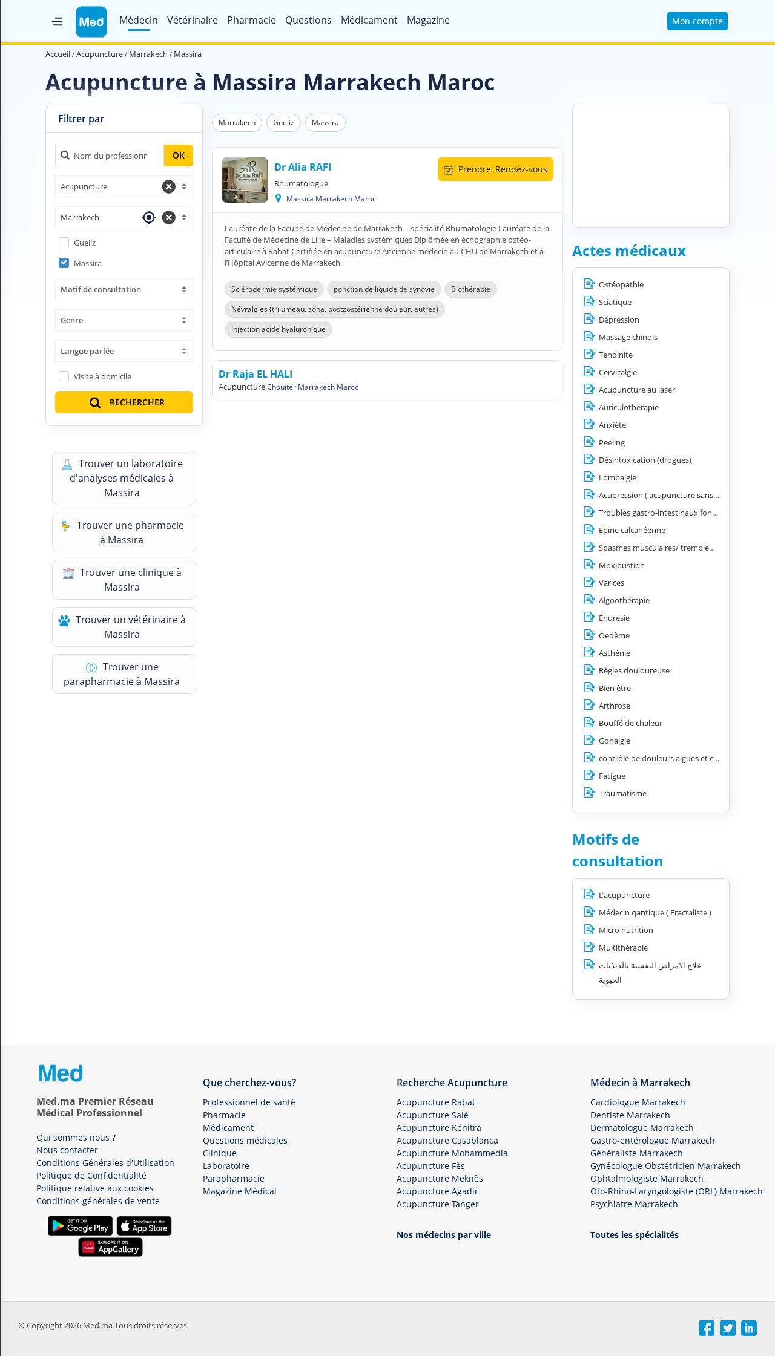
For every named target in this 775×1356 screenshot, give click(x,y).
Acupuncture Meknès (440, 1178)
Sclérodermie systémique (274, 289)
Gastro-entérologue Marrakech (652, 1140)
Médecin (138, 20)
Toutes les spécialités (634, 1234)
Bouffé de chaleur (630, 723)
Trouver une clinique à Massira (130, 580)
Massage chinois (628, 337)
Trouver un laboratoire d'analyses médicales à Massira (126, 478)
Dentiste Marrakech (630, 1115)
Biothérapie (470, 289)
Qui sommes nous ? (76, 1137)
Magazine (428, 20)
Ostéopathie (621, 284)
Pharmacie (251, 20)
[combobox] (124, 186)
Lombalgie (617, 477)
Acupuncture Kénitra (439, 1127)
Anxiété (612, 424)
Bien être (615, 688)
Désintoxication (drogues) (645, 459)
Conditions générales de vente (98, 1201)
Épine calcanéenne (632, 530)
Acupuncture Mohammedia (452, 1153)
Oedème (614, 635)
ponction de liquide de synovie (384, 289)
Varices (611, 582)
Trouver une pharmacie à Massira (129, 532)
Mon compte (697, 21)
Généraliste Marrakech (636, 1153)
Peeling (612, 442)
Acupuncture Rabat (436, 1102)
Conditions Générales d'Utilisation (105, 1162)
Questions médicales (245, 1140)
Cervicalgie (618, 372)
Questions (308, 20)
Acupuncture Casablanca (447, 1140)
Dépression (619, 319)
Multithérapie (623, 947)
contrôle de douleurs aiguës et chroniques (674, 758)
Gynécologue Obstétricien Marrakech (665, 1165)
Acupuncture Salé (433, 1115)
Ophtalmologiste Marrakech (647, 1178)
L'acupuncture (624, 894)
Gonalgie (614, 740)
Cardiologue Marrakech (637, 1102)
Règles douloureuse (634, 670)
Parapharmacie (234, 1178)
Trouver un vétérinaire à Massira (129, 627)
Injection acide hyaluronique (278, 329)
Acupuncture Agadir (437, 1191)
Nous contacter (67, 1150)
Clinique (220, 1153)
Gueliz (85, 242)
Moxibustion (622, 565)
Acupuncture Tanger (438, 1204)
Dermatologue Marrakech (642, 1127)
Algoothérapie (624, 600)
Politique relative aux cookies (95, 1188)
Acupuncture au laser (637, 389)
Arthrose (614, 705)
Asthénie (614, 652)
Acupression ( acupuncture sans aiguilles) (672, 495)
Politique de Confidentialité (91, 1175)
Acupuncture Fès (431, 1165)
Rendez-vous (502, 169)
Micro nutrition (626, 930)
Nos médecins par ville (444, 1234)
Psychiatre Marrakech (634, 1204)
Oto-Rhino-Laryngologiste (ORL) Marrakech (676, 1191)
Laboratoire (226, 1165)
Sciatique (615, 301)
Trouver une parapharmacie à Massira (122, 674)
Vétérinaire (192, 20)
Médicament (369, 20)
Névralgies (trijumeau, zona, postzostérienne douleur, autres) (334, 309)
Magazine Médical (240, 1191)
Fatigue (612, 775)
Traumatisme (623, 793)
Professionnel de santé (249, 1102)
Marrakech (237, 122)
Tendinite (616, 354)
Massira (88, 263)
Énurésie (614, 617)
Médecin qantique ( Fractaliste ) (655, 912)
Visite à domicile (102, 376)
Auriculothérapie (629, 407)
